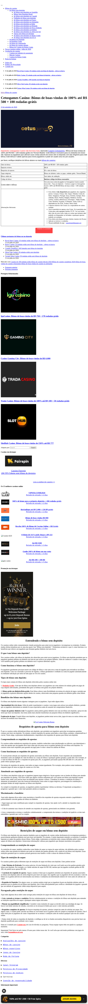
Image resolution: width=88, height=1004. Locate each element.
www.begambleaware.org (73, 223)
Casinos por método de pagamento (21, 53)
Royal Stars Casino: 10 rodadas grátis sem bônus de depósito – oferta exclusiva (41, 71)
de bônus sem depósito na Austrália (26, 12)
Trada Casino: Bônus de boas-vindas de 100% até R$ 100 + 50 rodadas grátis (35, 401)
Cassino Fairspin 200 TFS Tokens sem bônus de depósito (18, 471)
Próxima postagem (11, 269)
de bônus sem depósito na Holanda (25, 26)
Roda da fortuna (10, 59)
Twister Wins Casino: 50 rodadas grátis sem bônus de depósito (36, 88)
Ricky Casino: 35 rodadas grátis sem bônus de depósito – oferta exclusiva (39, 75)
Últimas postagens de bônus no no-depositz (16, 236)
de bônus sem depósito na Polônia (25, 30)
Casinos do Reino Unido (17, 57)
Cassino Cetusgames (56, 151)
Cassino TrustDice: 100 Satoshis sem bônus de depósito (33, 79)
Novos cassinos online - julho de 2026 (18, 49)
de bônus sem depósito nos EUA (25, 37)
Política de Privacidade (13, 64)
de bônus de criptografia (17, 43)
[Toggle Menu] (2, 5)
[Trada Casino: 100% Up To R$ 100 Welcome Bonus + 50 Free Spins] (18, 397)
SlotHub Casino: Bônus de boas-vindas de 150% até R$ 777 (27, 443)
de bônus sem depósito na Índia (24, 24)
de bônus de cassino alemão (18, 45)
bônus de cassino (49, 160)
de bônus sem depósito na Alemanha (26, 22)
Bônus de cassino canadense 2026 (64, 262)
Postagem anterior (11, 267)
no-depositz (7, 2)
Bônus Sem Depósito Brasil (23, 14)
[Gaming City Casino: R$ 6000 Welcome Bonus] (18, 354)
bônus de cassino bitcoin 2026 (41, 262)
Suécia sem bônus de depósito (24, 34)
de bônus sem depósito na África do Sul (27, 32)
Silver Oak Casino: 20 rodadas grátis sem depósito (32, 84)
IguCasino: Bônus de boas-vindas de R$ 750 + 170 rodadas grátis (29, 316)
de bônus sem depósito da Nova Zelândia (28, 28)
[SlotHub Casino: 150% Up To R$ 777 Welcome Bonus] (18, 439)
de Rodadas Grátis (15, 41)
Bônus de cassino (11, 8)
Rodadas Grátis (8, 686)
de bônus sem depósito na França (25, 20)
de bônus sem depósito (17, 10)
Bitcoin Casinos (14, 55)
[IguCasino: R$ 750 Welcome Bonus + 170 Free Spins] (18, 312)
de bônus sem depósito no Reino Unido (27, 36)
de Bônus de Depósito (16, 39)
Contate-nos (9, 66)
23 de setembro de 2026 (9, 107)
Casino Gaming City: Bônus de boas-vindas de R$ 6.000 (25, 358)
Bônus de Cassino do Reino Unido (21, 47)
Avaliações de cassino (12, 51)
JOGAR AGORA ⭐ (71, 999)
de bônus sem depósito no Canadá (25, 16)
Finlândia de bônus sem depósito (25, 18)
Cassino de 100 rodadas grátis (21, 262)
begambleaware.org (15, 932)
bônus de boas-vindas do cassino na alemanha (36, 264)
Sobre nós (8, 63)
